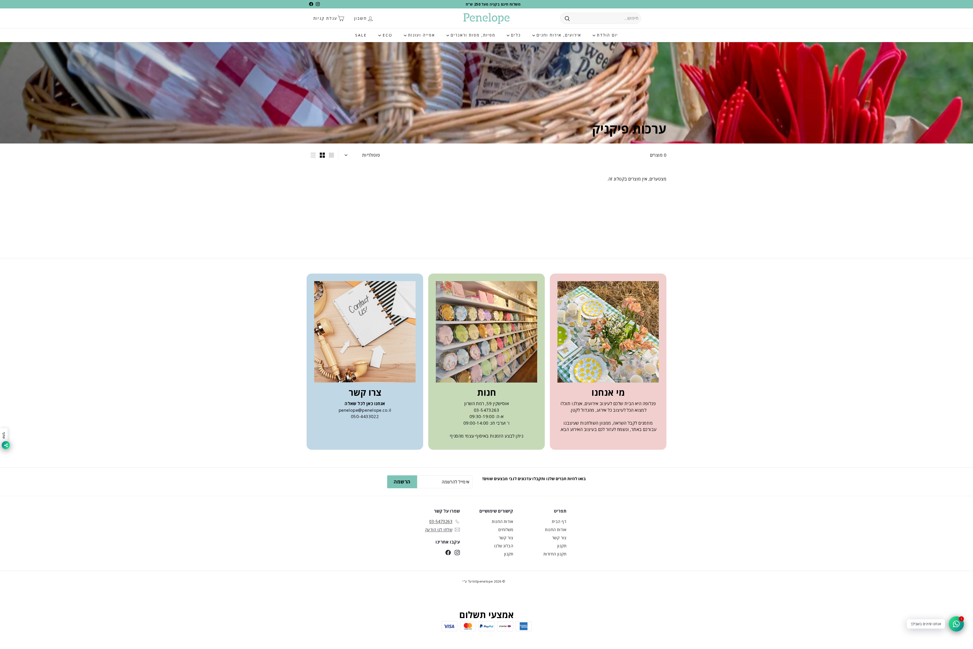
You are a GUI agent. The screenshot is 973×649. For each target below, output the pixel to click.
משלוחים (505, 529)
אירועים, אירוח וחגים (558, 35)
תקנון (561, 546)
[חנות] (486, 332)
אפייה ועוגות (420, 35)
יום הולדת (606, 35)
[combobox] (600, 18)
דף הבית (559, 521)
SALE (361, 35)
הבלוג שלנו (503, 546)
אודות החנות (555, 529)
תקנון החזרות (555, 554)
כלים (515, 35)
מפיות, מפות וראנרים (472, 35)
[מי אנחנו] (608, 332)
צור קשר (559, 537)
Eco (386, 35)
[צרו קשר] (365, 332)
